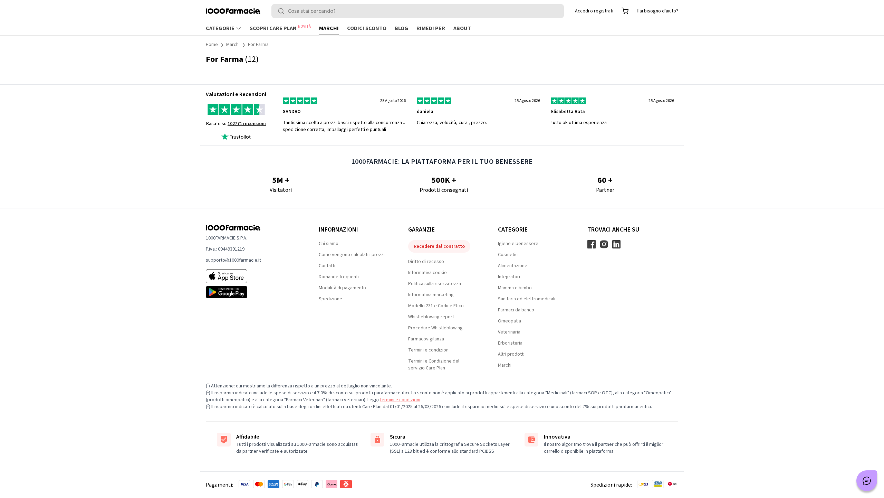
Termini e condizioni (429, 350)
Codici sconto (366, 28)
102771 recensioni (247, 123)
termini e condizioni (400, 399)
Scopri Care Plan (280, 28)
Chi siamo (328, 243)
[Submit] (282, 11)
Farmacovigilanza (426, 339)
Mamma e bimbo (515, 287)
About (462, 28)
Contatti (327, 265)
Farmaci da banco (516, 310)
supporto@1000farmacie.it (233, 260)
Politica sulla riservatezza (434, 283)
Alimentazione (512, 265)
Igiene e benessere (518, 243)
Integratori (509, 276)
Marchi (329, 28)
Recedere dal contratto (439, 246)
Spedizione (330, 298)
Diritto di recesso (426, 261)
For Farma (258, 44)
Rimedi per (430, 28)
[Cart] (625, 11)
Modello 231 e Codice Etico (436, 305)
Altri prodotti (511, 354)
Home (212, 44)
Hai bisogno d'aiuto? (657, 11)
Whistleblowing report (431, 316)
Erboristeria (510, 343)
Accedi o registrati (594, 11)
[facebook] (591, 244)
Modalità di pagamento (342, 287)
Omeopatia (509, 321)
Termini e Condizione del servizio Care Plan (433, 365)
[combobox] (417, 11)
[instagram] (604, 244)
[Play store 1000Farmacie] (251, 292)
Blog (401, 28)
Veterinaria (509, 332)
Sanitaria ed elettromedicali (526, 298)
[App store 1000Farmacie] (251, 276)
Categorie (220, 28)
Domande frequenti (339, 276)
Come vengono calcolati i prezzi (352, 254)
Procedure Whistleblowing (435, 328)
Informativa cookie (427, 272)
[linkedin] (616, 244)
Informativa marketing (431, 294)
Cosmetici (508, 254)
